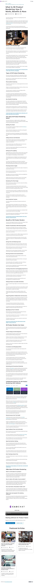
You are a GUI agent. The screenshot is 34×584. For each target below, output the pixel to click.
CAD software (24, 126)
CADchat (14, 402)
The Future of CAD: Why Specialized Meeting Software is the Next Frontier (7, 568)
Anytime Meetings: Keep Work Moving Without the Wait (25, 544)
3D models (12, 368)
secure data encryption (8, 581)
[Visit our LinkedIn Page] (29, 582)
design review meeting (23, 434)
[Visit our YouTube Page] (31, 582)
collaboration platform (20, 405)
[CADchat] (3, 1)
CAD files (18, 397)
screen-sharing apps (11, 423)
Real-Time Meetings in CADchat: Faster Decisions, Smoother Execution (7, 544)
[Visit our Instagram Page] (32, 582)
